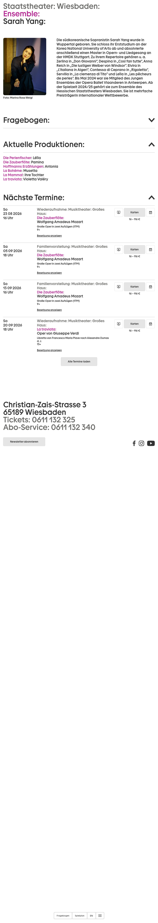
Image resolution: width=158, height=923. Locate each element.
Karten (134, 212)
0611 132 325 (53, 419)
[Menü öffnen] (100, 915)
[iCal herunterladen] (150, 212)
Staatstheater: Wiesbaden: (51, 6)
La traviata (12, 179)
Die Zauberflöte (16, 162)
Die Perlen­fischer (17, 158)
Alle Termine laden (79, 361)
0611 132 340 (73, 427)
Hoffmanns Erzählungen (23, 166)
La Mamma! (13, 175)
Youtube (151, 443)
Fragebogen (63, 915)
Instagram (141, 443)
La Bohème (12, 170)
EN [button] (91, 916)
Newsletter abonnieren (24, 441)
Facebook (134, 443)
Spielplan (79, 915)
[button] (79, 120)
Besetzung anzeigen (49, 235)
